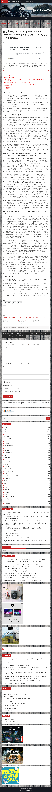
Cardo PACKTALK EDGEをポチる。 (12, 512)
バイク (5, 455)
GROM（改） (8, 464)
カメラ (6, 494)
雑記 (28, 327)
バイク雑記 (7, 478)
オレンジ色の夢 (7, 701)
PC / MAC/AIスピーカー (9, 436)
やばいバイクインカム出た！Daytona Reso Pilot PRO (16, 665)
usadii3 (15, 40)
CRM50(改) (7, 462)
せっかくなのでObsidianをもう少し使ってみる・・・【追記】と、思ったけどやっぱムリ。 (25, 667)
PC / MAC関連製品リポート (11, 445)
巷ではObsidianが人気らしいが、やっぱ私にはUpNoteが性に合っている (21, 669)
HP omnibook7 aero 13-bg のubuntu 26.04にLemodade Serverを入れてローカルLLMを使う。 (26, 676)
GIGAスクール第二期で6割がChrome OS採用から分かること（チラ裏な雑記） (24, 319)
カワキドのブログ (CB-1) (9, 703)
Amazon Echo (8, 438)
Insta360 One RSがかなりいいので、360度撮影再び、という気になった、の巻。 (23, 577)
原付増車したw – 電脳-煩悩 (25, 537)
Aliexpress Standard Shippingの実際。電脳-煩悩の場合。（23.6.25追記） (21, 564)
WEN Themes (29, 790)
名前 (4, 366)
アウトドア (7, 492)
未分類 (5, 480)
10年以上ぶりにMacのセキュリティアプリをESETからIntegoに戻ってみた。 (22, 527)
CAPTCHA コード (7, 385)
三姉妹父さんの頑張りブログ (10, 705)
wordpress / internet (22, 327)
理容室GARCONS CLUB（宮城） (11, 721)
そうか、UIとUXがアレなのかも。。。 (13, 77)
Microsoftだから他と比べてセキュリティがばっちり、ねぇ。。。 (19, 82)
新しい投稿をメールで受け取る (12, 391)
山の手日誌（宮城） (8, 719)
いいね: (8, 87)
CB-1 (6, 459)
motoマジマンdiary (8, 696)
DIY (6, 485)
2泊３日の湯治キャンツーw (10, 537)
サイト (5, 376)
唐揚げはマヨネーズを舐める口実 (11, 708)
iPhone (6, 434)
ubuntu (6, 448)
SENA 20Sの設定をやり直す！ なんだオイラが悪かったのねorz (19, 575)
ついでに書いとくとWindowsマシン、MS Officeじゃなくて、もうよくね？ (21, 84)
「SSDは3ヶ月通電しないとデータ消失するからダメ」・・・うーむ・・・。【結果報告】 (25, 559)
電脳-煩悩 (26, 8)
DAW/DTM (8, 327)
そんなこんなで (8, 85)
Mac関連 (7, 443)
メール (5, 371)
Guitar (5, 427)
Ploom (6, 487)
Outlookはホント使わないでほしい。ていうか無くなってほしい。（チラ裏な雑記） (23, 566)
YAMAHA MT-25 (9, 471)
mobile (5, 429)
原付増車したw (7, 533)
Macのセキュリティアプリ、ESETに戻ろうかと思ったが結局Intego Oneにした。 (23, 680)
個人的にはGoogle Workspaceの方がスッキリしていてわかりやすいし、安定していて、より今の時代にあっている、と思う (26, 80)
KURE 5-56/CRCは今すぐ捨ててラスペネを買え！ (15, 568)
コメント (5, 347)
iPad (6, 431)
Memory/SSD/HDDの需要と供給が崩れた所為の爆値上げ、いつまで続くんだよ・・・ (24, 540)
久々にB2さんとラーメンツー (23, 1)
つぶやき (7, 489)
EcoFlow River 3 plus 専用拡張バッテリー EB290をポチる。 (18, 520)
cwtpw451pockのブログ (9, 694)
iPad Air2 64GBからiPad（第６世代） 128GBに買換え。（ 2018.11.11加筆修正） (23, 580)
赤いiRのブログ (7, 710)
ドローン (7, 501)
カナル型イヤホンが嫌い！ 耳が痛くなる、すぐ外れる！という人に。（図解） (22, 561)
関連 (8, 88)
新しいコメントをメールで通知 (12, 388)
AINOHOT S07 (8, 457)
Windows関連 (14, 327)
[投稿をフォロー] (3, 649)
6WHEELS (6, 692)
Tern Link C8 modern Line (11, 468)
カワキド (36, 531)
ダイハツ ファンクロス (10, 496)
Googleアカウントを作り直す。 (11, 516)
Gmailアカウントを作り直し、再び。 (12, 523)
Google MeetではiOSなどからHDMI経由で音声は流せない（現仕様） (20, 573)
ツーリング (7, 473)
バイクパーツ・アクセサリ (11, 475)
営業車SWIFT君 (9, 503)
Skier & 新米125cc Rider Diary (10, 699)
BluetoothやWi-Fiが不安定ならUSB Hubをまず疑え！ (16, 571)
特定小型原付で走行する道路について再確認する (15, 683)
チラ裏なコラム (8, 499)
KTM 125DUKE (8, 466)
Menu (26, 18)
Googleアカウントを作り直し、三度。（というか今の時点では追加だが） (21, 678)
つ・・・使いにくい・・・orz (11, 75)
